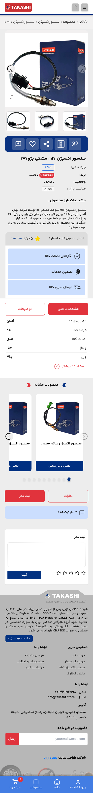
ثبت (24, 575)
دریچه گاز (78, 655)
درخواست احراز (35, 667)
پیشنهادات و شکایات (30, 661)
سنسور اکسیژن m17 (72, 667)
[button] (46, 144)
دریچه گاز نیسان (74, 661)
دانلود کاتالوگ (76, 673)
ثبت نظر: (79, 537)
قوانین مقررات (34, 655)
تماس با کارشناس (59, 466)
